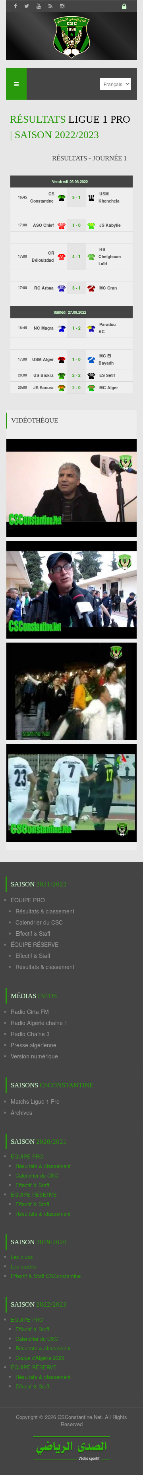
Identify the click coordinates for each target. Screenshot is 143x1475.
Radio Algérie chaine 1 (39, 1023)
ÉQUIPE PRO (28, 900)
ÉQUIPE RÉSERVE (34, 944)
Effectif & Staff (32, 933)
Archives (21, 1112)
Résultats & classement (44, 911)
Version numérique (34, 1056)
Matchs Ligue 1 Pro (35, 1101)
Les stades (23, 1266)
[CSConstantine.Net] (71, 36)
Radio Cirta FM (30, 1012)
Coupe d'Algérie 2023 (39, 1357)
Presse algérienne (33, 1045)
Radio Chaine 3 (30, 1034)
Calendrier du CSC (39, 922)
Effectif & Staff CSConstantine (46, 1276)
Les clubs (22, 1257)
